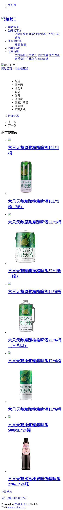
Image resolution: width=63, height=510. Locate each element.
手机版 (12, 5)
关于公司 (13, 51)
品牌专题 (43, 55)
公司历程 (20, 55)
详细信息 (13, 115)
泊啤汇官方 (15, 30)
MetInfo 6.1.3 (22, 504)
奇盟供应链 (15, 41)
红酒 (23, 44)
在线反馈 (43, 58)
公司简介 (31, 55)
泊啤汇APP (46, 34)
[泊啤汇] (8, 19)
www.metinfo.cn (16, 507)
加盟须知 (34, 34)
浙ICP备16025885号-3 (14, 498)
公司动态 (6, 491)
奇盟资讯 (54, 55)
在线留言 (31, 58)
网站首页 (13, 27)
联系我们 (20, 58)
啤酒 (17, 44)
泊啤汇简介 (21, 34)
